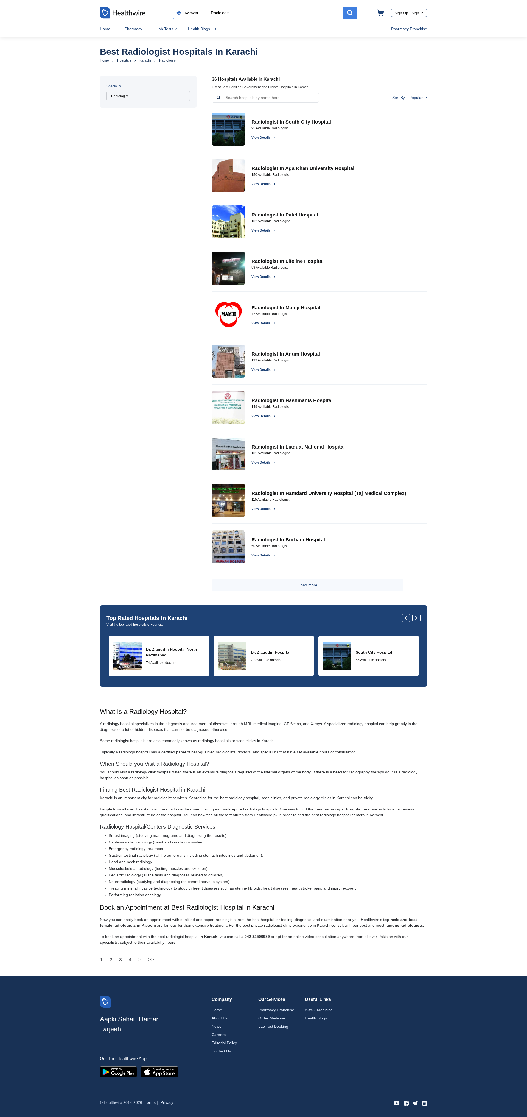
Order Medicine (271, 1018)
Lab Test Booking (273, 1026)
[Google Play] (118, 1071)
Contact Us (221, 1051)
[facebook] (406, 1103)
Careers (219, 1034)
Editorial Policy (224, 1043)
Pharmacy (133, 29)
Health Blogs (199, 29)
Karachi (145, 60)
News (216, 1026)
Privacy (167, 1102)
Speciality (113, 86)
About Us (220, 1018)
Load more (307, 585)
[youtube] (397, 1103)
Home (105, 29)
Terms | (151, 1102)
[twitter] (415, 1103)
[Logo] (105, 1001)
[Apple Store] (159, 1071)
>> (151, 959)
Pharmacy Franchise (409, 29)
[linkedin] (424, 1103)
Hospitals (124, 60)
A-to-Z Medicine (319, 1010)
